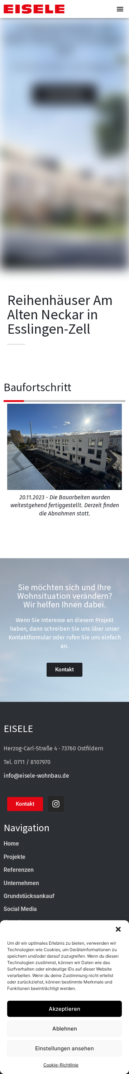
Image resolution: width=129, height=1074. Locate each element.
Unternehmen (21, 883)
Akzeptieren (64, 1008)
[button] (118, 929)
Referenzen (19, 869)
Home (11, 843)
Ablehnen (64, 1028)
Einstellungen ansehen (64, 1048)
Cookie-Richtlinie (60, 1065)
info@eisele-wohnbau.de (36, 775)
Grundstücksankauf (29, 896)
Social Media (20, 909)
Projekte (14, 856)
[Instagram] (56, 804)
